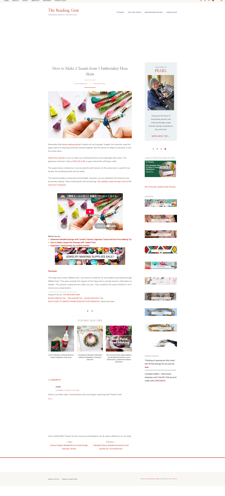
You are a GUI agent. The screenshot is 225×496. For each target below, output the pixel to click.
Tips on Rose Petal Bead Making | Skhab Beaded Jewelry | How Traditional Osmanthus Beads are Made (119, 358)
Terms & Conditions (69, 479)
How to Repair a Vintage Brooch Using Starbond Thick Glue (61, 356)
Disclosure (52, 271)
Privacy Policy (54, 479)
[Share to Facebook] (87, 311)
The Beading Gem (63, 10)
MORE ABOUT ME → (161, 136)
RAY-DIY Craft (79, 161)
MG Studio (173, 479)
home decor (171, 12)
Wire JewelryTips (75, 298)
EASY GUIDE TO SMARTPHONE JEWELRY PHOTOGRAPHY (74, 301)
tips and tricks (134, 12)
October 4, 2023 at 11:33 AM (67, 390)
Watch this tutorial (56, 158)
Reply (50, 399)
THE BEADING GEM (71, 294)
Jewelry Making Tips (57, 298)
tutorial (120, 12)
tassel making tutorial (71, 144)
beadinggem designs (154, 12)
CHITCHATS (159, 380)
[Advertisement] (112, 39)
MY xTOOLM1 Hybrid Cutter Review (160, 187)
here (112, 301)
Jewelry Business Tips (94, 298)
